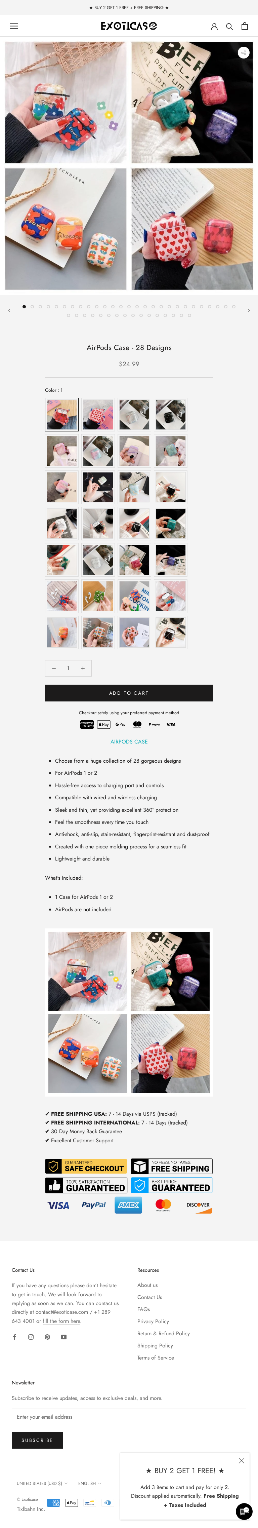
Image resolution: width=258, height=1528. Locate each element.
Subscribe (37, 1440)
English (87, 1483)
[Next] (249, 310)
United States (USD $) (39, 1483)
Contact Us (149, 1297)
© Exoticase (27, 1499)
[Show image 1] (24, 306)
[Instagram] (31, 1336)
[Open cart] (245, 26)
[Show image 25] (217, 306)
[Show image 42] (181, 315)
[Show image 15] (137, 306)
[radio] (62, 414)
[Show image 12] (113, 306)
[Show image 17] (153, 306)
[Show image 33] (109, 315)
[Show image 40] (165, 315)
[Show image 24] (209, 306)
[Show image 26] (225, 306)
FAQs (143, 1309)
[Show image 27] (233, 306)
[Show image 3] (40, 306)
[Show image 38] (149, 315)
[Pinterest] (47, 1336)
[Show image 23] (201, 306)
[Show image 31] (92, 315)
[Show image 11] (104, 306)
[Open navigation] (14, 26)
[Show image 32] (100, 315)
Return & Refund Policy (163, 1333)
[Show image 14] (129, 306)
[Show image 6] (64, 306)
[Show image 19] (169, 306)
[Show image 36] (133, 315)
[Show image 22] (193, 306)
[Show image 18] (161, 306)
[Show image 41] (173, 315)
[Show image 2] (32, 306)
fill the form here (61, 1321)
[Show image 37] (141, 315)
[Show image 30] (84, 315)
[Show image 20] (177, 306)
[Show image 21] (185, 306)
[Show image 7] (72, 306)
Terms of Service (155, 1358)
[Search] (229, 26)
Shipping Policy (155, 1345)
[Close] (242, 1461)
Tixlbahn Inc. (31, 1509)
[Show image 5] (56, 306)
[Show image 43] (189, 315)
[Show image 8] (80, 306)
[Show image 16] (145, 306)
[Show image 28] (68, 315)
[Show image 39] (157, 315)
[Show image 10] (96, 306)
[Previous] (9, 310)
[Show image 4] (48, 306)
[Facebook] (14, 1336)
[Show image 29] (76, 315)
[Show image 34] (117, 315)
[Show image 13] (121, 306)
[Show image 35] (125, 315)
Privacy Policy (153, 1321)
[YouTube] (64, 1336)
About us (147, 1285)
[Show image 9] (88, 306)
